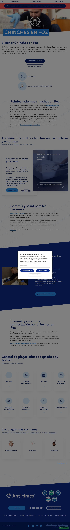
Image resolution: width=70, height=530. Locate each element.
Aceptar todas (43, 270)
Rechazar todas (27, 270)
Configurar (35, 275)
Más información (23, 265)
